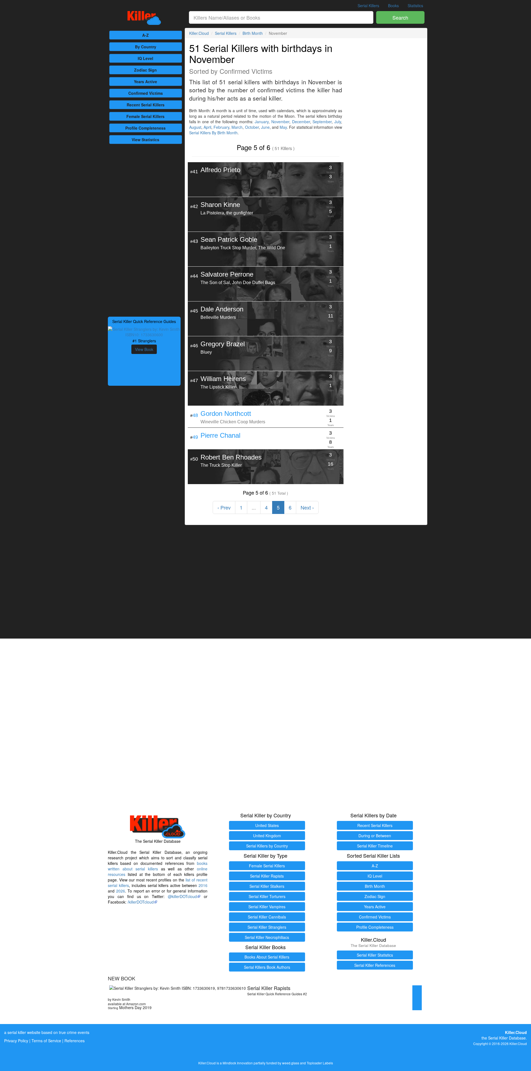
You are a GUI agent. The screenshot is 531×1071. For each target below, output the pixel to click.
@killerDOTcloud (182, 896)
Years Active (145, 81)
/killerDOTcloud (140, 902)
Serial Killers (368, 5)
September (322, 121)
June (265, 127)
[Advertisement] (144, 230)
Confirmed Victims (375, 917)
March (237, 127)
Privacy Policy (16, 1040)
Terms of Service (46, 1040)
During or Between (374, 835)
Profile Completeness (375, 927)
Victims (145, 93)
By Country (145, 46)
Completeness (145, 128)
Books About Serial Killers (266, 957)
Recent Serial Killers (374, 825)
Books (393, 5)
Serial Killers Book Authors (267, 967)
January (262, 121)
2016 (203, 885)
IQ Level (145, 58)
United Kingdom (267, 835)
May (283, 127)
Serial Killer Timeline (375, 846)
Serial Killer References (374, 965)
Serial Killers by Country (267, 846)
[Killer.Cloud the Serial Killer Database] (144, 18)
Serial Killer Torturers (267, 896)
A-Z (145, 35)
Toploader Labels (320, 1062)
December (301, 121)
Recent (146, 104)
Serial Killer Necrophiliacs (267, 937)
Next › (307, 507)
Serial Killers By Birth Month (213, 132)
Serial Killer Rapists (267, 876)
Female (145, 116)
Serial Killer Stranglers (267, 927)
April (207, 127)
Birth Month (253, 33)
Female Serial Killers (267, 865)
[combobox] (281, 17)
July (337, 121)
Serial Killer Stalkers (266, 886)
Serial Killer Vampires (266, 906)
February (221, 127)
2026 (120, 891)
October (252, 127)
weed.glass (290, 1062)
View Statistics (145, 139)
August (195, 127)
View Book (144, 349)
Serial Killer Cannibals (267, 917)
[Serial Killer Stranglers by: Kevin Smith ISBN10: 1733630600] (144, 331)
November (280, 121)
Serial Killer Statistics (375, 955)
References (74, 1040)
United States (267, 825)
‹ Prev (224, 507)
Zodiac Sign (145, 70)
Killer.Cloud (199, 33)
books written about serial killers (157, 866)
